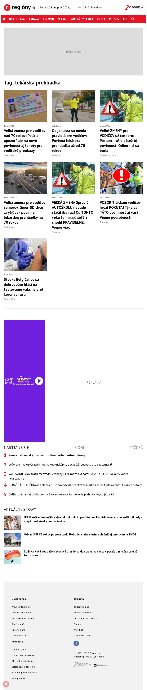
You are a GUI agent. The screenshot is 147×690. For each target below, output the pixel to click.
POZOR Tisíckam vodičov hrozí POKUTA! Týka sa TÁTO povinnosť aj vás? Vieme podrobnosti (120, 210)
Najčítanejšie (16, 447)
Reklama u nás (81, 606)
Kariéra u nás (18, 624)
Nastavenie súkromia (22, 618)
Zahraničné (10, 299)
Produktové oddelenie (23, 655)
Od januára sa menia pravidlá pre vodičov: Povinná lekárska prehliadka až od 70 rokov (69, 140)
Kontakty (17, 641)
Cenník (77, 624)
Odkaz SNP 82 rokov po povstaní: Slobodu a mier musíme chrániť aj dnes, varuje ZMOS (80, 534)
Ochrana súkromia (21, 612)
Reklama (79, 599)
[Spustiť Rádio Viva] (24, 378)
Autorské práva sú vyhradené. (89, 656)
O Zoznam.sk (19, 599)
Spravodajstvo (18, 649)
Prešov (114, 19)
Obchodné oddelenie (22, 661)
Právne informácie (21, 606)
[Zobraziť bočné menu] (141, 19)
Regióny (56, 155)
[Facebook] (76, 643)
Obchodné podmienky (85, 618)
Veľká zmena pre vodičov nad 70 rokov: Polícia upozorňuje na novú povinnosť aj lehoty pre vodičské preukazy (24, 140)
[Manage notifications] (6, 684)
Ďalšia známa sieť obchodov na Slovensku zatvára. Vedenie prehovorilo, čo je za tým (62, 494)
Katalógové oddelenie (23, 666)
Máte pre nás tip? (20, 678)
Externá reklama (82, 612)
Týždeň (136, 447)
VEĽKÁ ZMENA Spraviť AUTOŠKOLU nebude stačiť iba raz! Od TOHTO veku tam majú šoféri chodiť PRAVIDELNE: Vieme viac (72, 215)
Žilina (101, 19)
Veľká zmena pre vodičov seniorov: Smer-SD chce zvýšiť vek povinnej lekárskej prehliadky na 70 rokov (24, 212)
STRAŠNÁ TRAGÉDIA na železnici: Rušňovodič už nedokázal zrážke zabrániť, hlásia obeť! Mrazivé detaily (75, 485)
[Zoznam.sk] (84, 665)
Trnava (34, 19)
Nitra (62, 19)
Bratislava (17, 19)
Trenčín (48, 19)
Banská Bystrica (81, 19)
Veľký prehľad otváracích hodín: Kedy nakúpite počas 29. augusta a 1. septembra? (60, 464)
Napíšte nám (18, 629)
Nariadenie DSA (19, 635)
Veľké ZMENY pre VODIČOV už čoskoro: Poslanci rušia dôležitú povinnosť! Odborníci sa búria (119, 140)
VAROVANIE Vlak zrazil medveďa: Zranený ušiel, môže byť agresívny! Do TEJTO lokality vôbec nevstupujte (68, 476)
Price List (78, 629)
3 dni (79, 447)
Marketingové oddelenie (24, 672)
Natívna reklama (82, 635)
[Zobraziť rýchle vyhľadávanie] (132, 19)
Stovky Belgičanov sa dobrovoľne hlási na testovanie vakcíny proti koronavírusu (24, 287)
